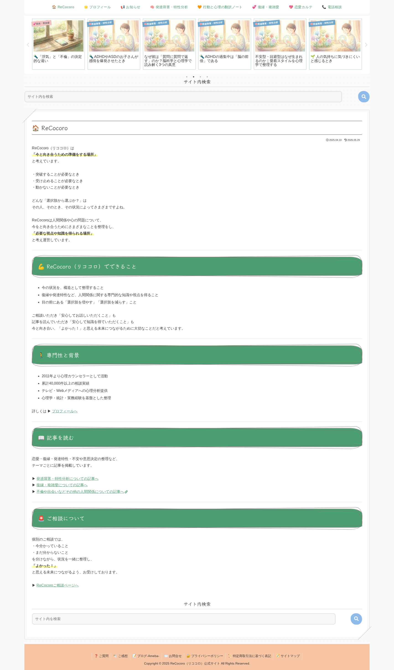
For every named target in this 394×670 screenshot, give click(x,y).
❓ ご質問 (101, 656)
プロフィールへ (65, 411)
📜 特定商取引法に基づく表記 (249, 656)
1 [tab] (186, 77)
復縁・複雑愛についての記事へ (62, 485)
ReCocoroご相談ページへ (57, 585)
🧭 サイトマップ (288, 656)
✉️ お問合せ (173, 656)
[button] (364, 96)
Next (366, 45)
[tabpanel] (58, 44)
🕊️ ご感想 (120, 656)
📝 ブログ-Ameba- (145, 656)
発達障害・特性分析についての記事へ (67, 479)
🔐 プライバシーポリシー (205, 656)
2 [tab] (193, 77)
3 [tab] (200, 77)
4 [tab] (207, 77)
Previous (28, 45)
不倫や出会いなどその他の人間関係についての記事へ (80, 492)
